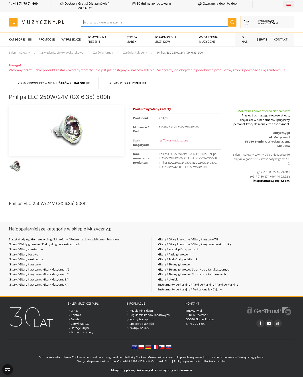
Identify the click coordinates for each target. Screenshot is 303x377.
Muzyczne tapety (82, 332)
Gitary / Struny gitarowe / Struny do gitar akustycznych (194, 269)
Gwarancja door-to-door (220, 4)
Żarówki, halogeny (135, 52)
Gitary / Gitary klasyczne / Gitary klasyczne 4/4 (39, 284)
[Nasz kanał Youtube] (269, 323)
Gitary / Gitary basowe (23, 254)
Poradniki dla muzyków (165, 39)
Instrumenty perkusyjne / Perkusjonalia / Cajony (190, 289)
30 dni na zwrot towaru (153, 4)
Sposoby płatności (142, 324)
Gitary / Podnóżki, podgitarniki (178, 259)
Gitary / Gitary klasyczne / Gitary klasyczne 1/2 (39, 269)
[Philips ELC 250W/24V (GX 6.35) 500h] (66, 130)
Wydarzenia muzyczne (208, 39)
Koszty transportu (141, 319)
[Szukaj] (232, 22)
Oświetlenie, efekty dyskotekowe (61, 52)
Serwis (262, 39)
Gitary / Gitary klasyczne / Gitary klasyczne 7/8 (188, 239)
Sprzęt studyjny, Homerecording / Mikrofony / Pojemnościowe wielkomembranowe (64, 239)
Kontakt (280, 39)
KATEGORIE (17, 39)
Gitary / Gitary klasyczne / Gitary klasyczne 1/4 (39, 274)
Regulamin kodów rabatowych (150, 315)
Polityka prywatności (187, 361)
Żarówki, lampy (103, 52)
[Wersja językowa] (288, 4)
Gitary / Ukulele (168, 279)
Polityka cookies (215, 361)
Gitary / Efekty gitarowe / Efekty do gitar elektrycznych (44, 244)
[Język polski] (141, 347)
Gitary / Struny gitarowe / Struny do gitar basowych (192, 274)
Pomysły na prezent (96, 39)
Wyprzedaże (71, 39)
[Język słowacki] (168, 347)
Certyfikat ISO (80, 324)
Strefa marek (131, 39)
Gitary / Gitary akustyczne (26, 249)
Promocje (47, 39)
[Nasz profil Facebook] (260, 323)
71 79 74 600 (197, 324)
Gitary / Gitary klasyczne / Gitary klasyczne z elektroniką (194, 244)
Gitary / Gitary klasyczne (25, 264)
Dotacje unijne (80, 328)
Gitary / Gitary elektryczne (26, 259)
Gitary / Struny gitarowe (174, 264)
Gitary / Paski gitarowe (173, 254)
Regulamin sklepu (141, 311)
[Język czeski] (162, 347)
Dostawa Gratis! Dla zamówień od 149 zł (87, 6)
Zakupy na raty (139, 328)
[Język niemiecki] (148, 347)
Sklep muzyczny (19, 52)
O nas (245, 39)
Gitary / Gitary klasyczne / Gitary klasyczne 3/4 (39, 279)
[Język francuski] (155, 347)
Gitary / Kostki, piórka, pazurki (178, 249)
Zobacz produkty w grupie (54, 83)
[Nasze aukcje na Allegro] (278, 323)
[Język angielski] (134, 347)
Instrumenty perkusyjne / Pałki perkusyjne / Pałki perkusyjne (198, 284)
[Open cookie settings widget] (7, 369)
